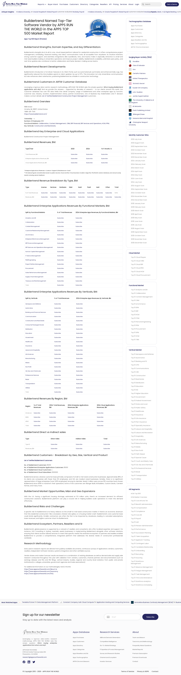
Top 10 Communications (140, 368)
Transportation (30, 383)
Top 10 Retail (135, 472)
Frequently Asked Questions (142, 645)
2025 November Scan (139, 239)
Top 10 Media (135, 447)
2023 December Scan (139, 157)
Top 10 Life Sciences (138, 440)
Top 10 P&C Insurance (139, 422)
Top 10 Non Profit (137, 450)
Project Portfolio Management (34, 264)
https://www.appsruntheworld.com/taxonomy (41, 571)
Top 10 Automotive (138, 358)
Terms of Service (127, 671)
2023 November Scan (139, 153)
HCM (103, 123)
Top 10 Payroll (136, 518)
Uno (134, 69)
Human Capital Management (35, 251)
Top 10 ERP (134, 311)
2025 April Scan (136, 214)
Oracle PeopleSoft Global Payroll (44, 12)
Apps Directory (136, 33)
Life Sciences (29, 354)
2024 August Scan (137, 186)
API (110, 4)
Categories (94, 4)
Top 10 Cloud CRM (137, 261)
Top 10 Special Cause (138, 458)
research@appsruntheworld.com (35, 657)
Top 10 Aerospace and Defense (142, 354)
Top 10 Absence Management (142, 567)
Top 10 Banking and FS (139, 361)
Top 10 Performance (138, 529)
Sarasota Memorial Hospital (143, 118)
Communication (30, 316)
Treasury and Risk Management (35, 281)
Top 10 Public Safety (138, 408)
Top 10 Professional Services (141, 468)
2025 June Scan (136, 221)
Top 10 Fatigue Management (141, 571)
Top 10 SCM (135, 336)
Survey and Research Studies (110, 653)
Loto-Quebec (138, 92)
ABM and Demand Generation (110, 638)
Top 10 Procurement (138, 329)
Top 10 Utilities (136, 479)
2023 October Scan (138, 150)
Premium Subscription (140, 653)
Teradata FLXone (28, 602)
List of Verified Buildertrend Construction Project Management (65, 96)
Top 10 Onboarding (138, 551)
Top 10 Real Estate (137, 379)
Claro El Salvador (139, 65)
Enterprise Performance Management (37, 239)
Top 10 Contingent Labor (140, 543)
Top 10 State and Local (139, 404)
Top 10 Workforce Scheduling (141, 585)
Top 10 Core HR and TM (139, 501)
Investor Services (106, 661)
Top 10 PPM (135, 325)
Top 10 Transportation (139, 475)
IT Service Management (33, 256)
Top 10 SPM (135, 332)
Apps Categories (137, 36)
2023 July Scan (136, 139)
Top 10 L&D (135, 522)
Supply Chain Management (34, 277)
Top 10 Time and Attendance (141, 578)
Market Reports (138, 649)
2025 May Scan (136, 218)
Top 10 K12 (134, 390)
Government (29, 337)
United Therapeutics (140, 78)
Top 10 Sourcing (136, 558)
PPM (107, 123)
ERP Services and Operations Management (39, 247)
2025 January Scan (138, 203)
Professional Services (32, 375)
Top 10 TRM (135, 340)
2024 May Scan (136, 175)
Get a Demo (172, 4)
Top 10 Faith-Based (138, 454)
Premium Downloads (140, 657)
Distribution (29, 329)
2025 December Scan (139, 243)
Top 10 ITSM (135, 318)
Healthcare (28, 342)
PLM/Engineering (30, 260)
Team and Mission (139, 638)
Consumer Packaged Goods (34, 325)
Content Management (57, 123)
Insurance (28, 346)
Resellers (103, 4)
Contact (135, 661)
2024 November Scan (139, 196)
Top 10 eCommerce (138, 304)
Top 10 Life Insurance (138, 418)
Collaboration (44, 123)
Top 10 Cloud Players (138, 257)
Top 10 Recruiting (137, 554)
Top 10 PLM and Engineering (141, 322)
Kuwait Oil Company (140, 88)
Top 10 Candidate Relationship (142, 547)
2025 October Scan (138, 236)
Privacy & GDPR (143, 671)
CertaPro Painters (139, 73)
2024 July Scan (136, 182)
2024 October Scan (138, 193)
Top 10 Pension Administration (142, 526)
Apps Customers (137, 29)
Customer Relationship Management (37, 230)
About (130, 4)
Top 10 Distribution (137, 383)
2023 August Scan (137, 143)
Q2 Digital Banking (169, 12)
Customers (74, 4)
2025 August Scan (137, 228)
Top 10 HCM (135, 315)
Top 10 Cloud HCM (137, 271)
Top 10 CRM (135, 300)
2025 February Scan (138, 207)
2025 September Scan (139, 232)
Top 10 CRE (135, 372)
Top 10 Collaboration (138, 293)
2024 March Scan (137, 168)
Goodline (136, 61)
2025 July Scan (136, 225)
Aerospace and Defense (33, 304)
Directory (84, 4)
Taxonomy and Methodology (142, 641)
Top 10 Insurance (137, 415)
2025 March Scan (137, 211)
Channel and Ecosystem (108, 657)
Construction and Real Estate (45, 126)
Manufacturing (30, 358)
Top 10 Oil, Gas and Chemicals (142, 465)
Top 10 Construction (138, 376)
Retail (27, 379)
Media (27, 363)
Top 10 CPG (135, 365)
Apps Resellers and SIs (139, 40)
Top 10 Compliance (138, 511)
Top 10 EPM (135, 307)
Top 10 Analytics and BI (139, 290)
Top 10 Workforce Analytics (141, 581)
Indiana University (23, 12)
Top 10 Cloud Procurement (140, 275)
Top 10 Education (137, 386)
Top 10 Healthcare (137, 411)
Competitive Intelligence (108, 641)
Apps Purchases (136, 26)
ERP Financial (75, 123)
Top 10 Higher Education (139, 393)
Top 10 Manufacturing (139, 443)
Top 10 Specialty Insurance (140, 425)
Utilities (27, 388)
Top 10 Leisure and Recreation (142, 433)
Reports (41, 4)
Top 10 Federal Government (141, 400)
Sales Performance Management (36, 272)
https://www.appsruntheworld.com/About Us (40, 569)
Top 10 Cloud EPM (137, 268)
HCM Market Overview (139, 497)
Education (28, 333)
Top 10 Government (138, 397)
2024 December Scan (139, 200)
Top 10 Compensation (139, 508)
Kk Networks (137, 106)
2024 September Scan (139, 189)
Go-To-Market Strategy (108, 645)
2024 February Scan (138, 164)
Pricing (116, 4)
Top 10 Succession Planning (141, 533)
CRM (68, 123)
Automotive (29, 308)
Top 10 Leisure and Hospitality (141, 429)
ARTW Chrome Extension (140, 47)
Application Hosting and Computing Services (112, 602)
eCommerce (29, 235)
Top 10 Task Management (140, 574)
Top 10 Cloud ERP (137, 264)
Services (123, 4)
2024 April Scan (136, 171)
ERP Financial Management (34, 243)
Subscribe (74, 154)
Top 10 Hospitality (137, 436)
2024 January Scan (138, 161)
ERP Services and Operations (91, 123)
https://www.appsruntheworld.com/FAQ (38, 574)
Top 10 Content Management (142, 297)
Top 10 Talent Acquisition (140, 536)
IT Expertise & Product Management (112, 649)
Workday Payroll (78, 12)
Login (137, 4)
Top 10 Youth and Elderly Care (142, 461)
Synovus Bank (156, 12)
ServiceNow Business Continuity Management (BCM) (153, 602)
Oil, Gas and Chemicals (33, 371)
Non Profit (28, 367)
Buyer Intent (53, 4)
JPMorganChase (139, 114)
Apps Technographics (139, 43)
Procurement (29, 268)
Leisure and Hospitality (32, 350)
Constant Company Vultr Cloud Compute (78, 602)
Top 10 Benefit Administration (141, 504)
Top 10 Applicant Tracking (140, 540)
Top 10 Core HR (136, 515)
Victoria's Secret (139, 83)
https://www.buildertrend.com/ (35, 114)
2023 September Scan (139, 146)
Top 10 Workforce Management (137, 562)
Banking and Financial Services (35, 312)
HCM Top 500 (136, 494)
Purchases (63, 4)
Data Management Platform (47, 602)
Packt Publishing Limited (141, 110)
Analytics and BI (30, 218)
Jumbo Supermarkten (141, 96)
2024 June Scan (137, 178)
